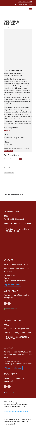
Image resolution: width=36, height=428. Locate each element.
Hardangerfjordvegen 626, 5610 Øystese (16, 148)
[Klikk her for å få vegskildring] (20, 159)
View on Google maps (13, 368)
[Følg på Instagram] (9, 303)
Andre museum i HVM (25, 2)
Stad (7, 142)
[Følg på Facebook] (5, 303)
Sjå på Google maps (12, 285)
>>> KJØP (7, 130)
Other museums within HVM (23, 4)
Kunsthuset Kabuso (10, 145)
